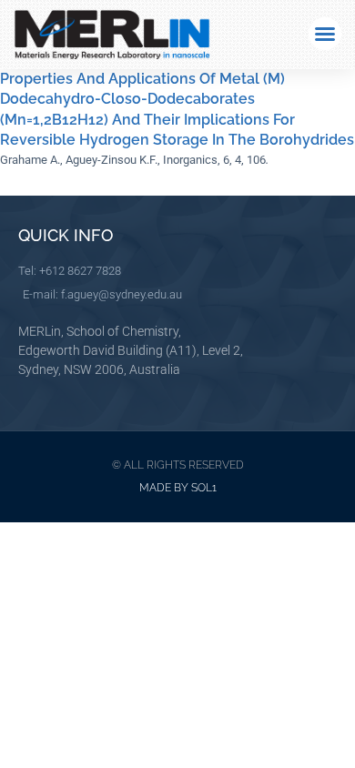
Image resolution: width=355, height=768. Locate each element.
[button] (325, 33)
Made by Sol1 (178, 487)
